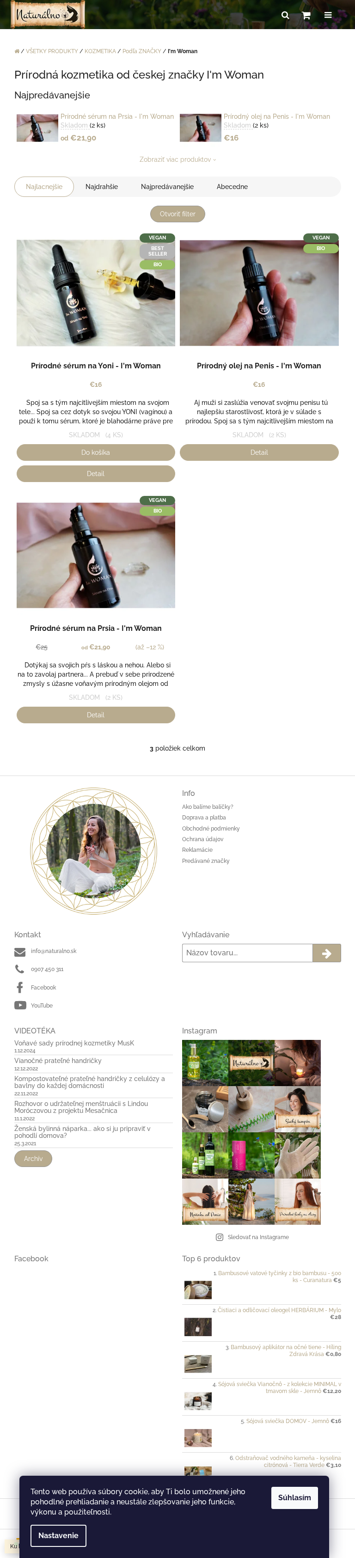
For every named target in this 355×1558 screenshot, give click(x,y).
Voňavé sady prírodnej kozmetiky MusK (74, 1043)
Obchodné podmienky (211, 828)
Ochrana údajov (202, 839)
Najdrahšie (102, 186)
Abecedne (232, 186)
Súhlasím (294, 1497)
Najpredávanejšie (167, 186)
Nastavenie (58, 1535)
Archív (33, 1158)
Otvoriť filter (178, 214)
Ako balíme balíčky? (207, 807)
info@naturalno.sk (53, 951)
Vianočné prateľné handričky (58, 1060)
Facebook (43, 987)
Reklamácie (197, 850)
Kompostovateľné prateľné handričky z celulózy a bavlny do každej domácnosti (89, 1082)
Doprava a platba (204, 817)
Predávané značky (206, 861)
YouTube (42, 1005)
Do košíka (95, 452)
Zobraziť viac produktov (175, 159)
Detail (95, 473)
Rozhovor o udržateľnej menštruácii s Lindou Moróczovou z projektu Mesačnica (81, 1107)
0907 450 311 (47, 969)
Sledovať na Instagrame (258, 1237)
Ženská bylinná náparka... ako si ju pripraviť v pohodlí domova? (82, 1132)
